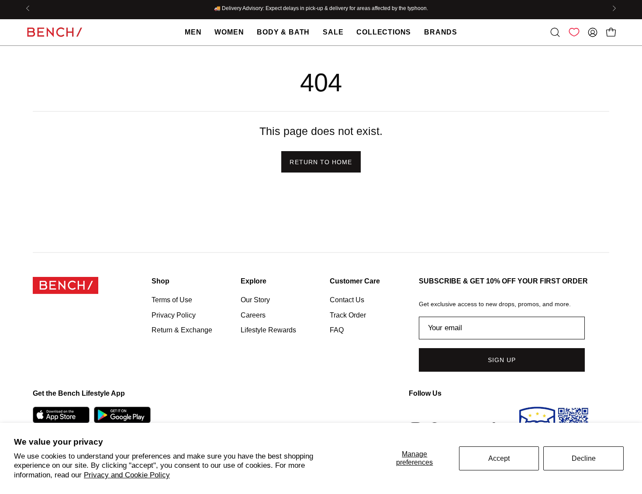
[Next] (614, 8)
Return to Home (321, 162)
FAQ (337, 330)
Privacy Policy (174, 314)
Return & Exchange (182, 330)
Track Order (348, 314)
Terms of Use (172, 300)
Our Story (255, 300)
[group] (321, 8)
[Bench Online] (54, 32)
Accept (499, 458)
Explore (253, 281)
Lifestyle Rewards (268, 330)
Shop (160, 281)
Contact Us (347, 300)
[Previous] (28, 8)
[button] (555, 32)
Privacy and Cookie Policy (127, 475)
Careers (253, 314)
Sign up (502, 359)
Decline (584, 458)
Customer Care (355, 281)
